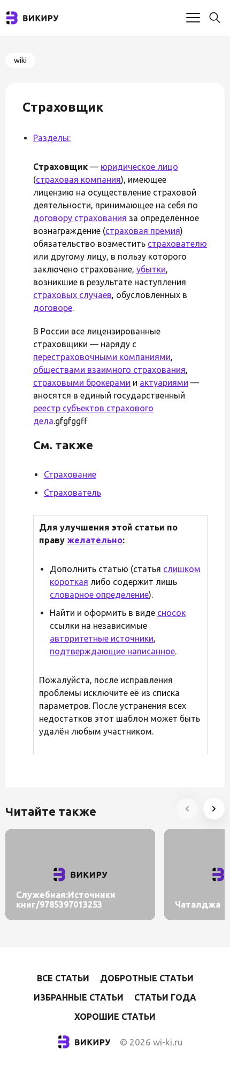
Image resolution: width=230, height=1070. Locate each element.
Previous (187, 808)
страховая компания (78, 179)
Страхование (70, 474)
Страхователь (72, 492)
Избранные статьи (79, 997)
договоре (52, 308)
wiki (20, 60)
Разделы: (52, 138)
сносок (171, 613)
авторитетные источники (102, 638)
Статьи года (165, 997)
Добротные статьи (147, 978)
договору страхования (80, 218)
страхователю (177, 243)
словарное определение (99, 594)
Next (214, 808)
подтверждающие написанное (112, 651)
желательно (94, 540)
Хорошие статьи (115, 1016)
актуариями (164, 382)
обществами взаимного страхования (109, 369)
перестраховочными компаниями (102, 357)
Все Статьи (63, 978)
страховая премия (142, 231)
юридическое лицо (139, 166)
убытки (151, 269)
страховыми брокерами (82, 382)
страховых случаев (72, 295)
